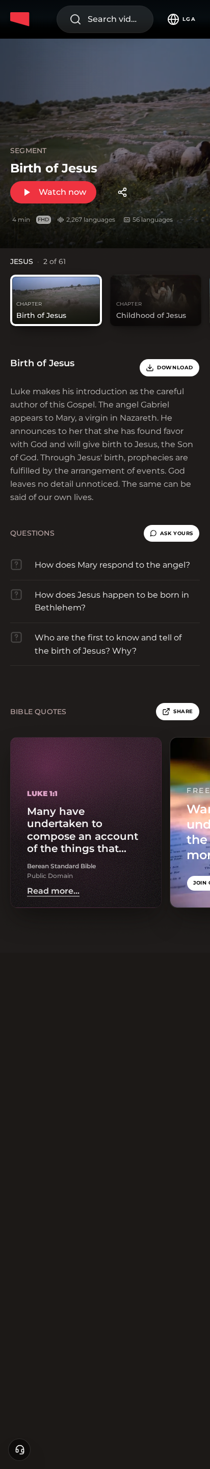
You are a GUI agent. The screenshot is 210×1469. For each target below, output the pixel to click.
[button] (171, 533)
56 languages (153, 219)
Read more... (53, 891)
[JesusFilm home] (21, 19)
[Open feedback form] (19, 1449)
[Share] (122, 192)
